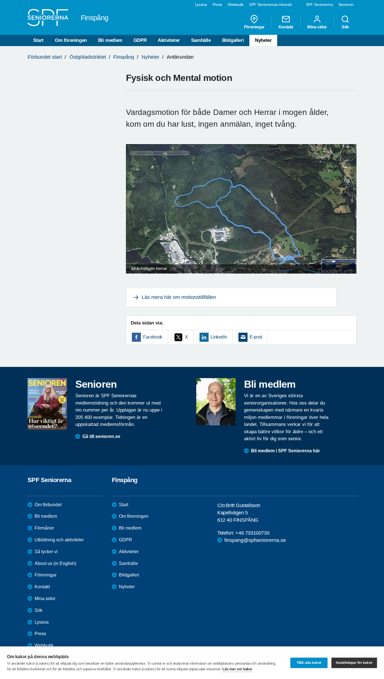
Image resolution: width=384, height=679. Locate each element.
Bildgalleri (233, 40)
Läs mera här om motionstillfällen (179, 297)
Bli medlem (110, 40)
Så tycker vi (46, 551)
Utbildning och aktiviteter (59, 539)
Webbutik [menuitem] (235, 4)
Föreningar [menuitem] (254, 26)
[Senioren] (47, 404)
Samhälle (201, 40)
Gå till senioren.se (101, 436)
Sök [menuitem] (345, 26)
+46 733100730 (252, 533)
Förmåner (44, 528)
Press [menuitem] (217, 4)
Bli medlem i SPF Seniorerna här (285, 450)
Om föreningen (71, 40)
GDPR (140, 40)
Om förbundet (48, 504)
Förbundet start (45, 57)
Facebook (152, 337)
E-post (256, 337)
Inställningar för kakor (354, 663)
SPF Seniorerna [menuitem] (319, 4)
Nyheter (263, 40)
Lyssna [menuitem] (201, 4)
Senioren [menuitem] (346, 4)
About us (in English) (55, 563)
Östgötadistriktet (87, 57)
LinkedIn (219, 337)
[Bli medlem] (216, 401)
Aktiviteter (169, 40)
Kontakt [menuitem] (286, 26)
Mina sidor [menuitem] (317, 26)
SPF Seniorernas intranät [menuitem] (270, 4)
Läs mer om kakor (237, 669)
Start (38, 40)
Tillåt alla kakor (309, 663)
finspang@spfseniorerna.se (255, 540)
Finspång (123, 57)
